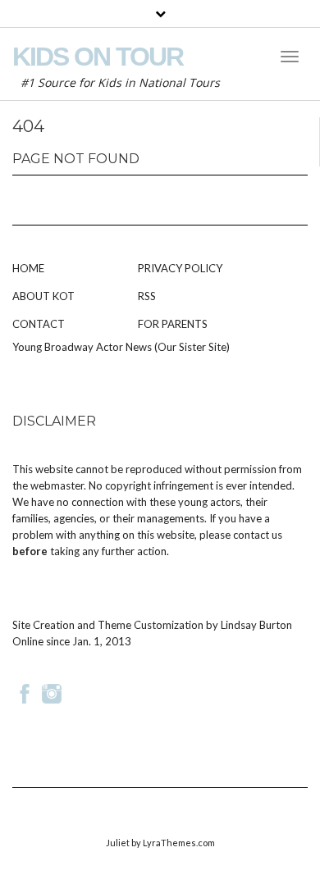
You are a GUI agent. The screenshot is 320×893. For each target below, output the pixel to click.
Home (28, 268)
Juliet (118, 842)
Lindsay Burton (256, 624)
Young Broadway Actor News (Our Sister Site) (121, 346)
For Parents (173, 323)
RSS (147, 296)
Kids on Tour (97, 56)
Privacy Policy (180, 268)
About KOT (43, 296)
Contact (38, 323)
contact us (257, 534)
